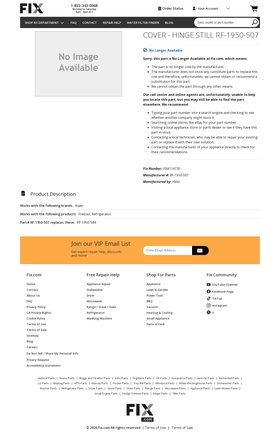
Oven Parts (133, 388)
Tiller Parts (179, 393)
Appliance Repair (99, 284)
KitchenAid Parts (229, 378)
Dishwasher (95, 289)
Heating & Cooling (160, 312)
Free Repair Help (103, 275)
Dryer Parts (96, 388)
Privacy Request (38, 359)
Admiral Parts (46, 378)
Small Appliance (158, 318)
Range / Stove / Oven (101, 307)
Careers (32, 347)
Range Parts (152, 388)
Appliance (153, 284)
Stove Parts (114, 388)
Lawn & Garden (157, 289)
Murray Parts (100, 383)
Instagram (219, 305)
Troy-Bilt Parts (142, 383)
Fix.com (34, 275)
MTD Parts (80, 383)
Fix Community (221, 275)
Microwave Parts (175, 388)
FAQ (74, 22)
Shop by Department (42, 22)
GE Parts (161, 378)
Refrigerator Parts (72, 388)
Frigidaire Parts (142, 378)
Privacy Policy (36, 307)
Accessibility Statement (44, 365)
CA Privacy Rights (39, 312)
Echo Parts (121, 378)
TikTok (217, 298)
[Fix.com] (33, 8)
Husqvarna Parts (182, 378)
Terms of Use (36, 324)
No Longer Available (166, 50)
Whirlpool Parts (164, 383)
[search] (255, 22)
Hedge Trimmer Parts (135, 393)
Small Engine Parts (106, 393)
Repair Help (112, 22)
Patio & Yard (155, 324)
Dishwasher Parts (228, 383)
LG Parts (43, 383)
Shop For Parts (161, 275)
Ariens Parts (67, 378)
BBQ (150, 301)
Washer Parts (48, 388)
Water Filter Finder (143, 22)
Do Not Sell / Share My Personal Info (51, 353)
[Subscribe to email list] (200, 250)
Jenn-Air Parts (205, 378)
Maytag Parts (61, 383)
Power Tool (155, 295)
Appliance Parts (200, 388)
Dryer (90, 295)
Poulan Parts (121, 383)
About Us (33, 295)
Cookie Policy (36, 318)
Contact (89, 22)
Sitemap (33, 335)
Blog (169, 22)
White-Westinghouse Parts (195, 383)
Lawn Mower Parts (226, 388)
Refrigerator (96, 312)
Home (31, 284)
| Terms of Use (154, 427)
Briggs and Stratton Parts (94, 378)
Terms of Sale (37, 330)
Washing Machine (99, 318)
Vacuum (152, 307)
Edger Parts (160, 393)
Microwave (94, 301)
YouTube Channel (224, 285)
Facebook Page (222, 291)
